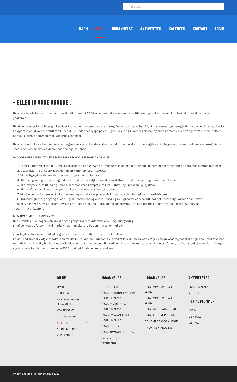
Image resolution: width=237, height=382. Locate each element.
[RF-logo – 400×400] (27, 276)
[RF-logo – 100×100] (22, 22)
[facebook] (15, 5)
